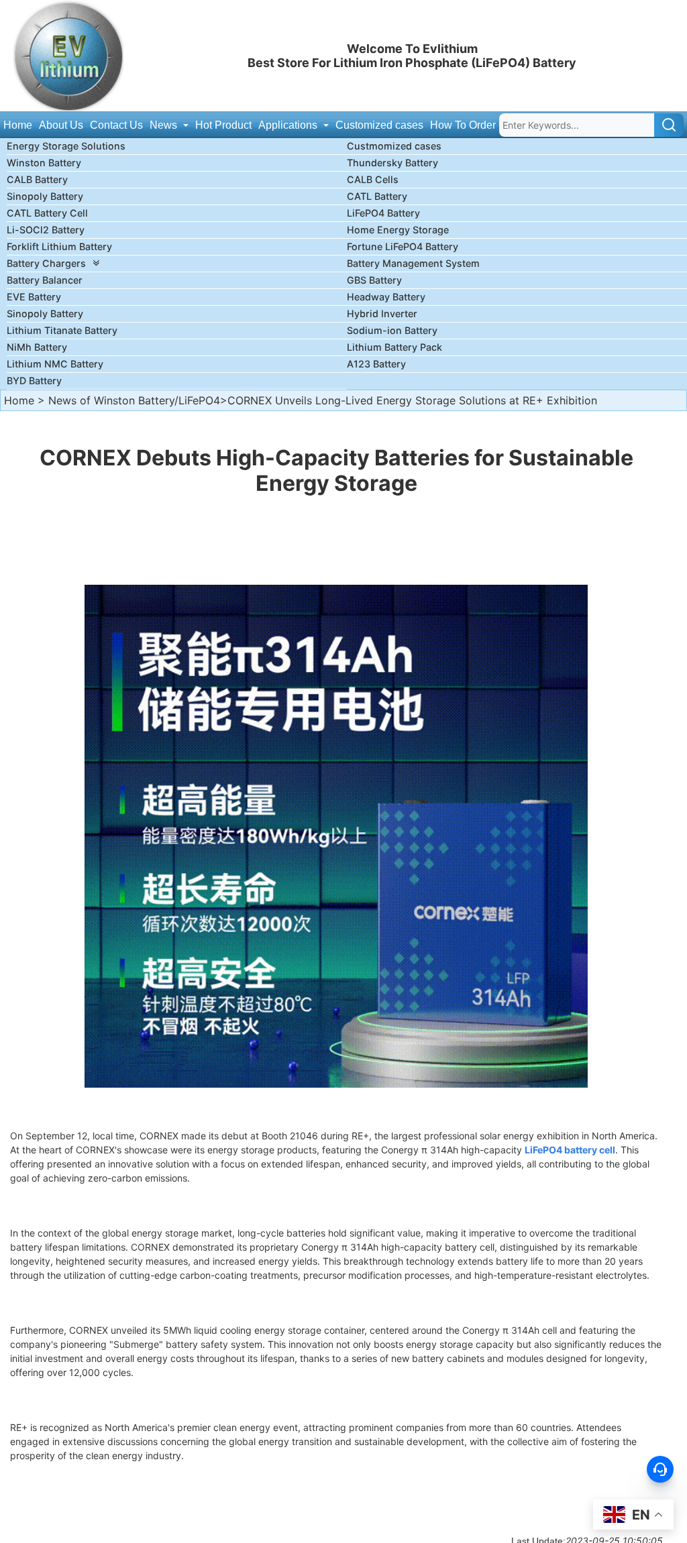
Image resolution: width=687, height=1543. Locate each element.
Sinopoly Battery (45, 196)
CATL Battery (377, 196)
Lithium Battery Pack (394, 347)
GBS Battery (374, 280)
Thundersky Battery (392, 162)
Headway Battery (386, 296)
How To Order (463, 125)
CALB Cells (373, 179)
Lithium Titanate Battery (62, 330)
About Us (61, 125)
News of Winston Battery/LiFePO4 (134, 400)
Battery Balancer (45, 280)
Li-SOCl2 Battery (46, 229)
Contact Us (116, 125)
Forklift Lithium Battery (59, 246)
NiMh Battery (37, 347)
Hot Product (223, 125)
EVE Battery (34, 296)
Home (17, 125)
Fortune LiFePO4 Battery (402, 246)
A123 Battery (376, 363)
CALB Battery (37, 179)
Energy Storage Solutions (66, 146)
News (165, 125)
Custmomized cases (394, 146)
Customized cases (379, 125)
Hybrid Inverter (382, 313)
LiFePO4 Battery (383, 213)
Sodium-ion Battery (392, 330)
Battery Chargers (46, 263)
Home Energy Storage (398, 229)
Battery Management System (413, 263)
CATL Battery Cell (47, 213)
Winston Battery (44, 162)
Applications (289, 125)
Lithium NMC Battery (55, 363)
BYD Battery (34, 380)
